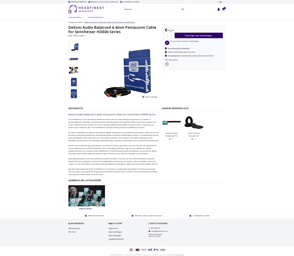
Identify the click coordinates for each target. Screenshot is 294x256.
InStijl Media (179, 255)
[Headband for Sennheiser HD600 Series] (171, 122)
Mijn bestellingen (115, 232)
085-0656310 (155, 228)
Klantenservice (74, 228)
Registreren (113, 228)
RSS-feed (72, 232)
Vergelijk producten (116, 239)
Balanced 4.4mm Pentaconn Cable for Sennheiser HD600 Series (109, 22)
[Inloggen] (219, 9)
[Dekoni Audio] (86, 195)
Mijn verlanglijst (115, 235)
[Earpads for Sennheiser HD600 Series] (193, 122)
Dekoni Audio (78, 36)
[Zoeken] (183, 9)
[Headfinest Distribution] (86, 9)
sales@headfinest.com (159, 231)
